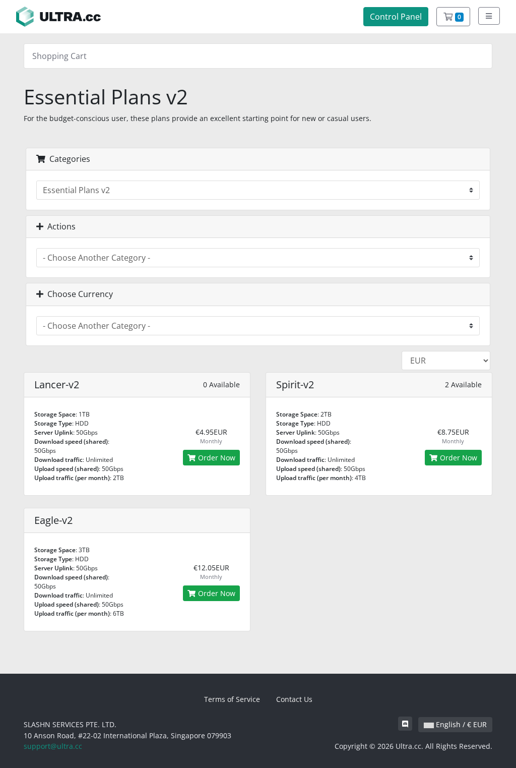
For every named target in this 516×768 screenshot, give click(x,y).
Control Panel (396, 16)
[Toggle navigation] (489, 16)
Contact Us (294, 699)
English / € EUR (460, 724)
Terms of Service (232, 699)
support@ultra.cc (53, 746)
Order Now (215, 457)
